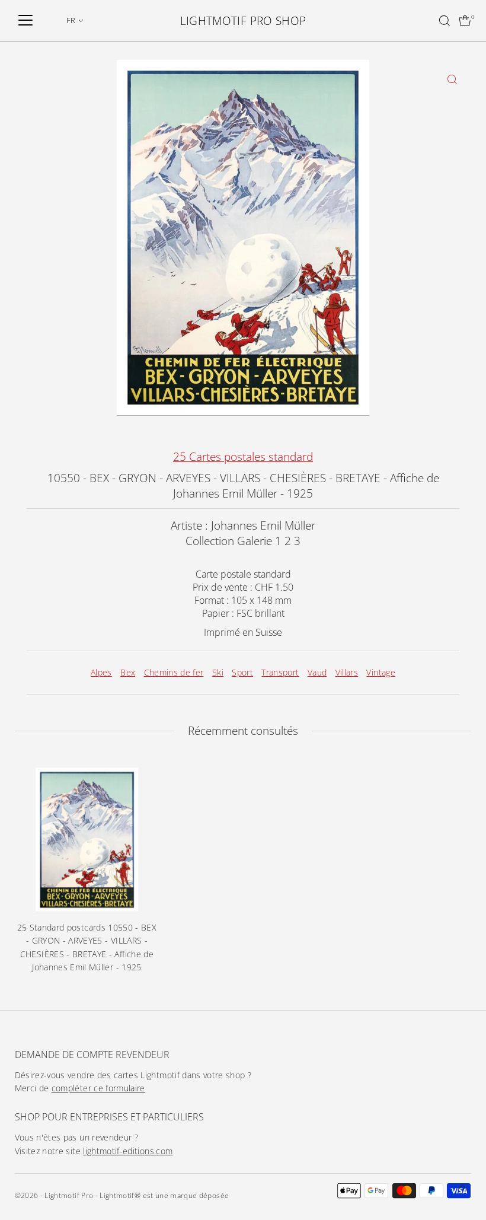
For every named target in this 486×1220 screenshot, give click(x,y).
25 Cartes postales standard (243, 456)
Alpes (101, 672)
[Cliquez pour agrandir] (452, 79)
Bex (127, 672)
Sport (242, 672)
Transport (280, 672)
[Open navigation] (25, 21)
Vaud (317, 672)
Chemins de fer (174, 672)
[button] (75, 20)
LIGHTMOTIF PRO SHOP (243, 20)
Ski (217, 672)
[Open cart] (465, 20)
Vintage (380, 672)
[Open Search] (444, 20)
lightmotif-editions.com (127, 1151)
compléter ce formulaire (98, 1088)
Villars (346, 672)
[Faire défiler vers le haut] (462, 1187)
